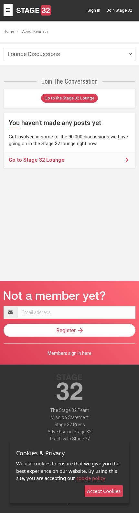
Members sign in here (69, 353)
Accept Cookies (104, 491)
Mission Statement (69, 417)
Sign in (94, 10)
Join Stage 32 (119, 10)
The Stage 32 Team (69, 410)
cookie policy (90, 478)
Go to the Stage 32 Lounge (69, 98)
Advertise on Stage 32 (69, 431)
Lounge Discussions (34, 54)
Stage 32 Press (69, 424)
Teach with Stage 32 (69, 438)
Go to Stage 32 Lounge (37, 160)
